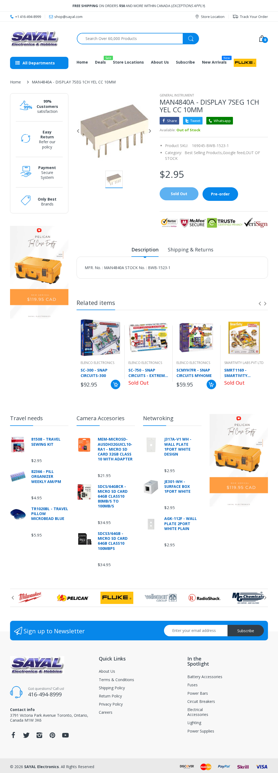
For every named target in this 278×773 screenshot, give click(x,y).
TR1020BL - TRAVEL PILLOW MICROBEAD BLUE (49, 513)
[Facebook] (13, 736)
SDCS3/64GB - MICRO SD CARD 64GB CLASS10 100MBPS (113, 541)
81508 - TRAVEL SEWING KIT (46, 442)
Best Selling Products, (204, 152)
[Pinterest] (52, 736)
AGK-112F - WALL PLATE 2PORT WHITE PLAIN (180, 523)
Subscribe (245, 630)
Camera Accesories (101, 418)
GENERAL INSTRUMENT (177, 95)
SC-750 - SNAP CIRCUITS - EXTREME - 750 (147, 372)
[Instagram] (39, 736)
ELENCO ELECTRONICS (97, 362)
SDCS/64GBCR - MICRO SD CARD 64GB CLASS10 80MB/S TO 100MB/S (113, 496)
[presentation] (260, 304)
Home (15, 82)
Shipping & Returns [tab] (190, 249)
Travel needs (26, 418)
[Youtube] (65, 736)
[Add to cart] (115, 384)
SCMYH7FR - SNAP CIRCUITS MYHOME (194, 372)
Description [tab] (145, 249)
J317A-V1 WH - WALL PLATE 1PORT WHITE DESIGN (177, 447)
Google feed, (234, 152)
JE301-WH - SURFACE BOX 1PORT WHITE (177, 486)
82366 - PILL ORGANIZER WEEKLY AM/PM (46, 476)
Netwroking (158, 418)
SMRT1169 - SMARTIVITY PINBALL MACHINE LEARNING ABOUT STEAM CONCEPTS (241, 372)
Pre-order (220, 194)
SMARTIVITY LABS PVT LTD (244, 362)
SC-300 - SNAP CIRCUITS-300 (94, 372)
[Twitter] (26, 736)
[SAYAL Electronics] (39, 38)
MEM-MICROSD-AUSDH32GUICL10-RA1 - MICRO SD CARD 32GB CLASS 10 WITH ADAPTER (115, 449)
